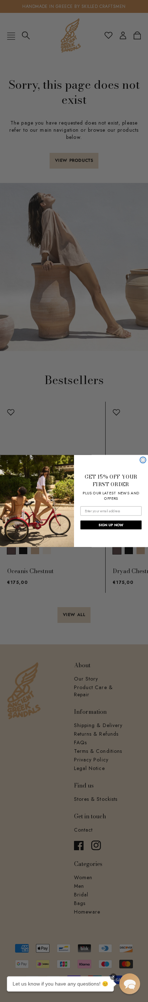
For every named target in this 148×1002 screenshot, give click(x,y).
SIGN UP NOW (110, 524)
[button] (129, 983)
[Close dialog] (143, 460)
